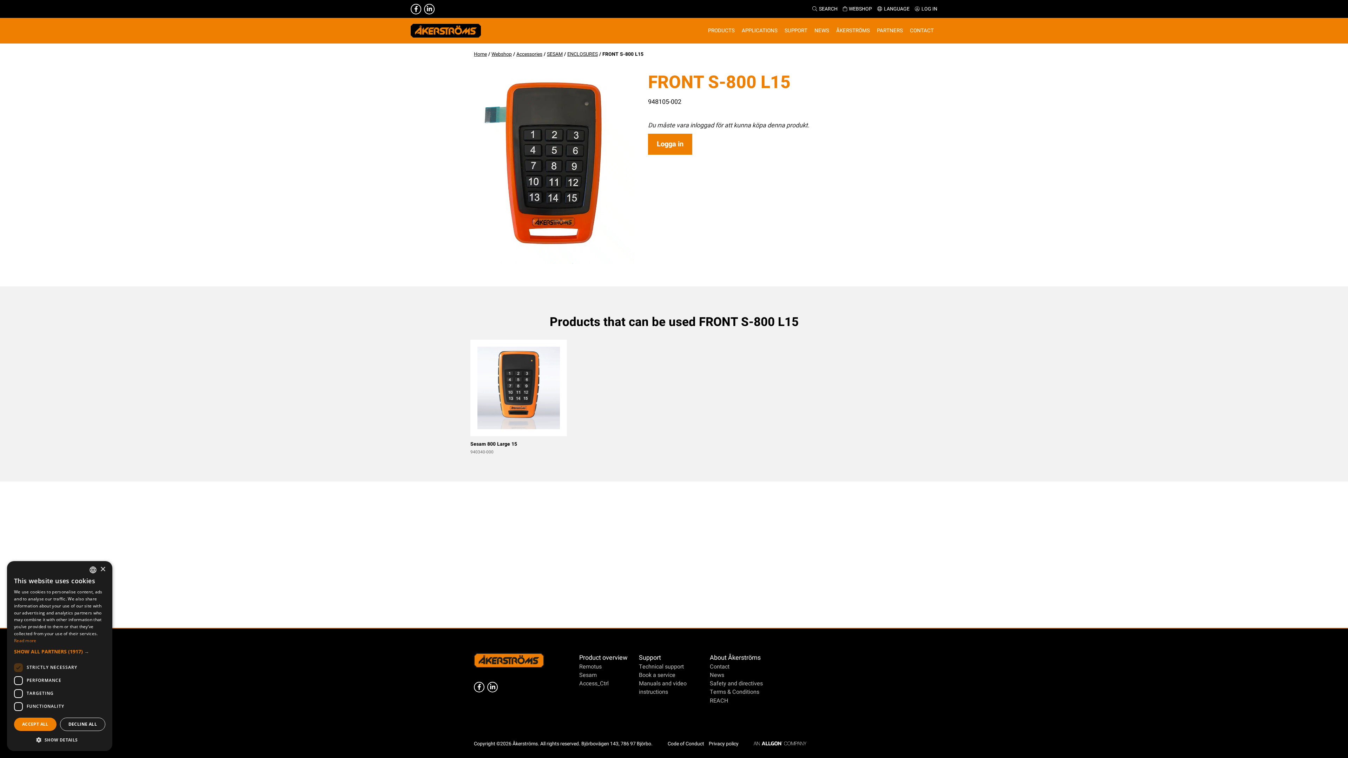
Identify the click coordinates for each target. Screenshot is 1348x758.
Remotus (590, 667)
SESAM (555, 54)
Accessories (529, 54)
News (717, 675)
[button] (59, 651)
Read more (25, 641)
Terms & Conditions (734, 692)
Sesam (588, 675)
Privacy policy (724, 743)
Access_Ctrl (594, 683)
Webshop (860, 9)
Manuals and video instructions (663, 687)
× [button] (102, 569)
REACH (719, 701)
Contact (719, 667)
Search (828, 9)
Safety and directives (736, 683)
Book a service (657, 675)
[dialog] (59, 656)
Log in (929, 9)
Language (897, 9)
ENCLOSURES (582, 54)
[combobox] (93, 569)
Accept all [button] (35, 724)
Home (480, 54)
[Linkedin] (429, 9)
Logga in (670, 144)
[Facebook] (416, 9)
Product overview (603, 658)
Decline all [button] (82, 724)
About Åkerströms (735, 658)
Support (650, 658)
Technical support (661, 667)
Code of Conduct (686, 743)
